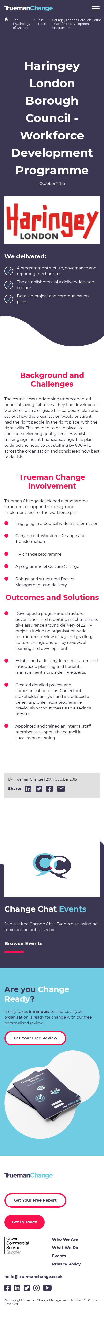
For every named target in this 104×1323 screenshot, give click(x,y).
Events (59, 1256)
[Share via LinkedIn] (28, 789)
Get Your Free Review (35, 1038)
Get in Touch (24, 1222)
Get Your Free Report (35, 1200)
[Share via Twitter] (39, 789)
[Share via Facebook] (49, 789)
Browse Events (23, 943)
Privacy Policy (66, 1264)
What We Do (65, 1247)
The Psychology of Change (21, 23)
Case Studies (42, 22)
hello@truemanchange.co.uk (33, 1276)
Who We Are (65, 1239)
